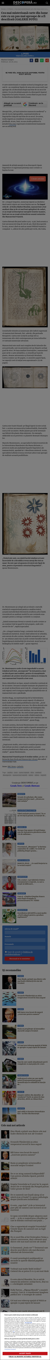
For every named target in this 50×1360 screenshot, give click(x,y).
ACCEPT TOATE (25, 1353)
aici (13, 1331)
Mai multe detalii (28, 1322)
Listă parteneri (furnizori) (10, 1349)
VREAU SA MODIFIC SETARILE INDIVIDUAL (25, 1357)
